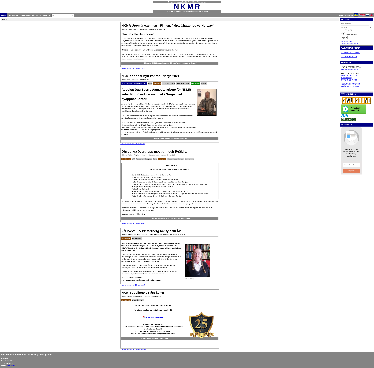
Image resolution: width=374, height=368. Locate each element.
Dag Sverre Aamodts (169, 83)
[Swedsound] (356, 103)
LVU (133, 159)
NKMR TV (46, 15)
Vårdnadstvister (346, 78)
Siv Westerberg (136, 238)
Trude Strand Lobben (183, 83)
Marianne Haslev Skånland (175, 159)
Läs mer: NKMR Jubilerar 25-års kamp (153, 338)
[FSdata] (348, 121)
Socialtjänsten (126, 159)
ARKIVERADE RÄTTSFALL (350, 73)
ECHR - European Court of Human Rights (134, 83)
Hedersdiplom (195, 83)
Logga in (344, 38)
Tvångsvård (135, 300)
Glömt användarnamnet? (349, 43)
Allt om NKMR (24, 15)
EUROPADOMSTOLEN (349, 57)
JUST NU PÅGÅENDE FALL (351, 67)
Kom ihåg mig (344, 30)
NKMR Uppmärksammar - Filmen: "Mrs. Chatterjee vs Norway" (167, 25)
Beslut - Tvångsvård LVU (349, 75)
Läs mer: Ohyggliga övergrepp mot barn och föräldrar (170, 218)
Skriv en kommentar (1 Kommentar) (132, 285)
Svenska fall (12, 15)
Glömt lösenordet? (347, 41)
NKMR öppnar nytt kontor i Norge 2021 (150, 76)
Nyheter (4, 15)
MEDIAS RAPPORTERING (350, 84)
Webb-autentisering (351, 34)
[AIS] (344, 117)
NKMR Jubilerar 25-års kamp (142, 292)
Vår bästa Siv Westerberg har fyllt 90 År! (151, 231)
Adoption (204, 83)
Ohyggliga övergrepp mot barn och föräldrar (154, 151)
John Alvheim (189, 159)
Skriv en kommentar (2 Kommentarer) (133, 349)
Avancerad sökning (346, 15)
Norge (150, 83)
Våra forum (36, 15)
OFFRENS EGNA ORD (349, 80)
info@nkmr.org (12, 365)
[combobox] (61, 15)
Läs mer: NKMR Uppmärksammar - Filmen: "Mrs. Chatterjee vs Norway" (170, 63)
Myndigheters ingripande (349, 69)
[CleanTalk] (353, 113)
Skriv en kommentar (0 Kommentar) (132, 68)
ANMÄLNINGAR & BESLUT (350, 53)
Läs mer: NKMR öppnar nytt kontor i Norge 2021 (170, 138)
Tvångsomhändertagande (144, 159)
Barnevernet (157, 83)
